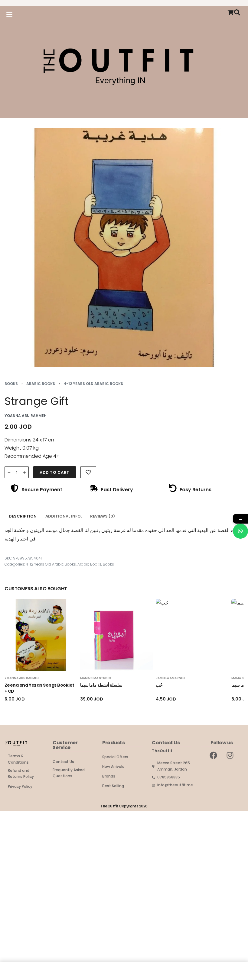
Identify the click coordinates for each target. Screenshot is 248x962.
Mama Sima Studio (95, 678)
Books (11, 383)
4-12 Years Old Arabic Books (93, 383)
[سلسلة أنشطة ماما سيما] (116, 635)
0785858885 (168, 777)
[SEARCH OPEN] (237, 12)
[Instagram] (230, 755)
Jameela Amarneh (170, 678)
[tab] (23, 516)
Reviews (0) (102, 516)
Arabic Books (40, 383)
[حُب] (192, 635)
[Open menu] (9, 14)
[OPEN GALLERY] (124, 247)
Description (23, 516)
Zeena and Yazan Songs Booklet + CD (39, 688)
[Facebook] (213, 755)
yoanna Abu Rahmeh (22, 678)
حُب (159, 685)
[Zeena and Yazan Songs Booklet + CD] (41, 635)
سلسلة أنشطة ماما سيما (101, 685)
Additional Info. (63, 516)
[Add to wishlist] (88, 472)
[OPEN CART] (230, 12)
